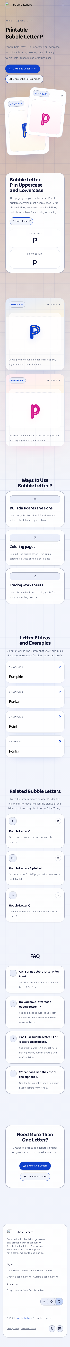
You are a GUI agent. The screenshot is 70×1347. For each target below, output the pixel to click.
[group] (51, 1301)
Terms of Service (28, 1328)
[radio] (44, 1301)
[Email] (60, 1328)
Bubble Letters (23, 1318)
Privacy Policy (13, 1328)
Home (8, 20)
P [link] (30, 20)
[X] (52, 1328)
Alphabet (21, 20)
